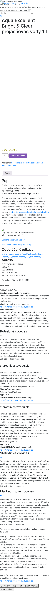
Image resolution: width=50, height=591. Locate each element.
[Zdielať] (6, 285)
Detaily (9, 290)
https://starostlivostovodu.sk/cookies (16, 307)
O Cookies (16, 290)
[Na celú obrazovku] (3, 285)
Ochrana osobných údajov (13, 240)
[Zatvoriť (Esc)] (8, 285)
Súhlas (3, 290)
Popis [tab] (7, 173)
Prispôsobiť (17, 586)
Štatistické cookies (14, 453)
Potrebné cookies (13, 331)
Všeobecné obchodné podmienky (16, 244)
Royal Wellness (28, 254)
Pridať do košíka (18, 155)
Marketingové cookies (17, 491)
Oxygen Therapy (34, 257)
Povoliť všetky (7, 589)
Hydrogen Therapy (18, 257)
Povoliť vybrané (31, 586)
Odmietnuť (5, 586)
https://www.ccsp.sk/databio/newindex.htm (29, 212)
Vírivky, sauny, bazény (11, 254)
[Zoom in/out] (1, 285)
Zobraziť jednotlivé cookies (12, 359)
